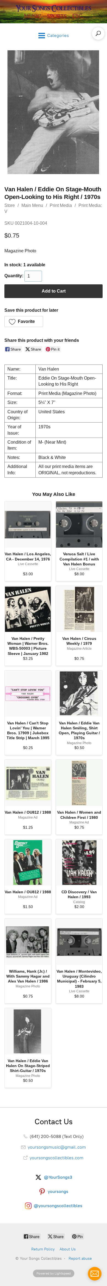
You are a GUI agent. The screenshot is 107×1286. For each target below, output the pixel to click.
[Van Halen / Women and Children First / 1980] (79, 783)
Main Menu (32, 205)
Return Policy (43, 1249)
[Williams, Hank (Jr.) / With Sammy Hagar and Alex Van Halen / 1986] (28, 942)
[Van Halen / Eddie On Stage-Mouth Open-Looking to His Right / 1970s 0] (53, 112)
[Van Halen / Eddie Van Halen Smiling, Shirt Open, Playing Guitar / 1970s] (79, 694)
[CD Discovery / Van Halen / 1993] (79, 862)
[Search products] (98, 33)
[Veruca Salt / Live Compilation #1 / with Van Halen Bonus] (79, 524)
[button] (23, 321)
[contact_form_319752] (95, 1274)
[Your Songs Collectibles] (53, 12)
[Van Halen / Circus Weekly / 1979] (79, 609)
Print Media (61, 205)
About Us (68, 1249)
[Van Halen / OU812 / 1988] (28, 783)
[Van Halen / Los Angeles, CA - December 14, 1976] (28, 524)
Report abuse (80, 1258)
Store (9, 205)
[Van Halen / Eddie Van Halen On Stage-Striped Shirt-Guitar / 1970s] (28, 1031)
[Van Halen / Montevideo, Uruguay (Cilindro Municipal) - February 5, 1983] (79, 942)
